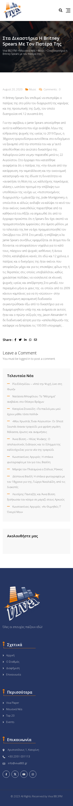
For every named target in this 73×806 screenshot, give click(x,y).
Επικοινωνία (13, 674)
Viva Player (12, 702)
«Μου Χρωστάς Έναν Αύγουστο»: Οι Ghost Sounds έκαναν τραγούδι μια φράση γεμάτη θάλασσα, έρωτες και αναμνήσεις (35, 426)
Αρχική (10, 655)
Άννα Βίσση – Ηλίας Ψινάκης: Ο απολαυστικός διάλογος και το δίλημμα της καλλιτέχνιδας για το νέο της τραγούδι (34, 444)
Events (10, 722)
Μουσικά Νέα (14, 709)
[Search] (60, 10)
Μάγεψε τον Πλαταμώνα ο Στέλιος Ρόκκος (37, 469)
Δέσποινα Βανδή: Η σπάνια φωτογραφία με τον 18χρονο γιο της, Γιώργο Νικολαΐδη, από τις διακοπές (36, 481)
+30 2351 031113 (19, 756)
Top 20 (10, 715)
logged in (24, 359)
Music (32, 89)
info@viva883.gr (17, 763)
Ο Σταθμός (12, 661)
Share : (8, 340)
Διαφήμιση (13, 668)
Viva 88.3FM (55, 796)
